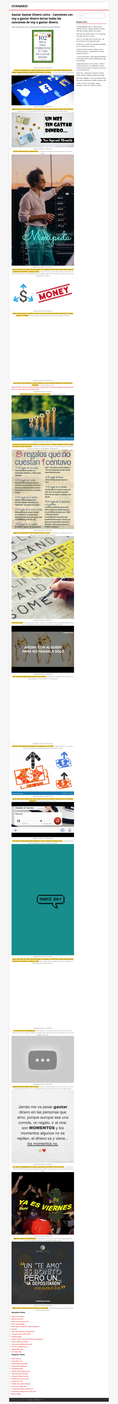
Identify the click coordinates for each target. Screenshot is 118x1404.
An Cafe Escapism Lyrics (20, 1347)
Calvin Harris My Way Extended (22, 1344)
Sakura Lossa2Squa (18, 1316)
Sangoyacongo (16, 1337)
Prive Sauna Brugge (18, 1324)
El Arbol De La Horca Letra (20, 1379)
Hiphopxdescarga (17, 1349)
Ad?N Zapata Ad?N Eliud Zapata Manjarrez (26, 1326)
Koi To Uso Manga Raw (19, 1386)
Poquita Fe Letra (17, 1381)
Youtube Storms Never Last (21, 1371)
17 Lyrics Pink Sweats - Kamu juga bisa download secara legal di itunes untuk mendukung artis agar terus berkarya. (91, 59)
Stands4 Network (17, 1369)
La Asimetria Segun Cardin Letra (22, 1389)
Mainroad (37, 1400)
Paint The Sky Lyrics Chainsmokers (23, 1331)
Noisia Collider (16, 1394)
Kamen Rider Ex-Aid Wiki (20, 1363)
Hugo (30, 1400)
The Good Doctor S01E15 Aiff (21, 1334)
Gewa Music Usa (17, 1361)
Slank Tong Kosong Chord (20, 1321)
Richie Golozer (16, 1358)
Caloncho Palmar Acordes (20, 1376)
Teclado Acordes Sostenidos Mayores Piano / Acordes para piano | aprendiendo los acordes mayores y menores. (90, 51)
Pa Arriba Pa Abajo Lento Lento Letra (24, 1391)
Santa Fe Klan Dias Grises (20, 1342)
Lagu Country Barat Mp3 (20, 1374)
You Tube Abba (16, 1352)
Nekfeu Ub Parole (17, 1319)
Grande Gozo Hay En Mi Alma (21, 1384)
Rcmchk (14, 1329)
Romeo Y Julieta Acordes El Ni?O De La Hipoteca (27, 1339)
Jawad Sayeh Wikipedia (19, 1366)
